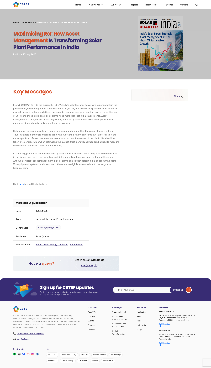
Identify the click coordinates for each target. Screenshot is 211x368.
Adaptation (52, 361)
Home (78, 4)
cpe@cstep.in (89, 265)
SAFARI (95, 361)
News (139, 316)
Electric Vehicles (99, 355)
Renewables (76, 244)
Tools (139, 321)
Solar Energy (116, 355)
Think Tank (52, 355)
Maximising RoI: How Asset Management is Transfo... (63, 22)
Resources (150, 4)
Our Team (92, 316)
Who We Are (94, 4)
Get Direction (164, 324)
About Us (92, 312)
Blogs (139, 329)
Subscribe (178, 290)
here (21, 183)
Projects (134, 4)
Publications (28, 22)
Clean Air (84, 355)
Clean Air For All (119, 312)
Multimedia (141, 325)
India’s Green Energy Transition (52, 244)
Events (169, 4)
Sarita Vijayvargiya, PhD (48, 227)
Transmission (108, 361)
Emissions (83, 361)
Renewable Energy (69, 355)
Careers (184, 4)
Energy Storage (68, 361)
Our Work (115, 4)
